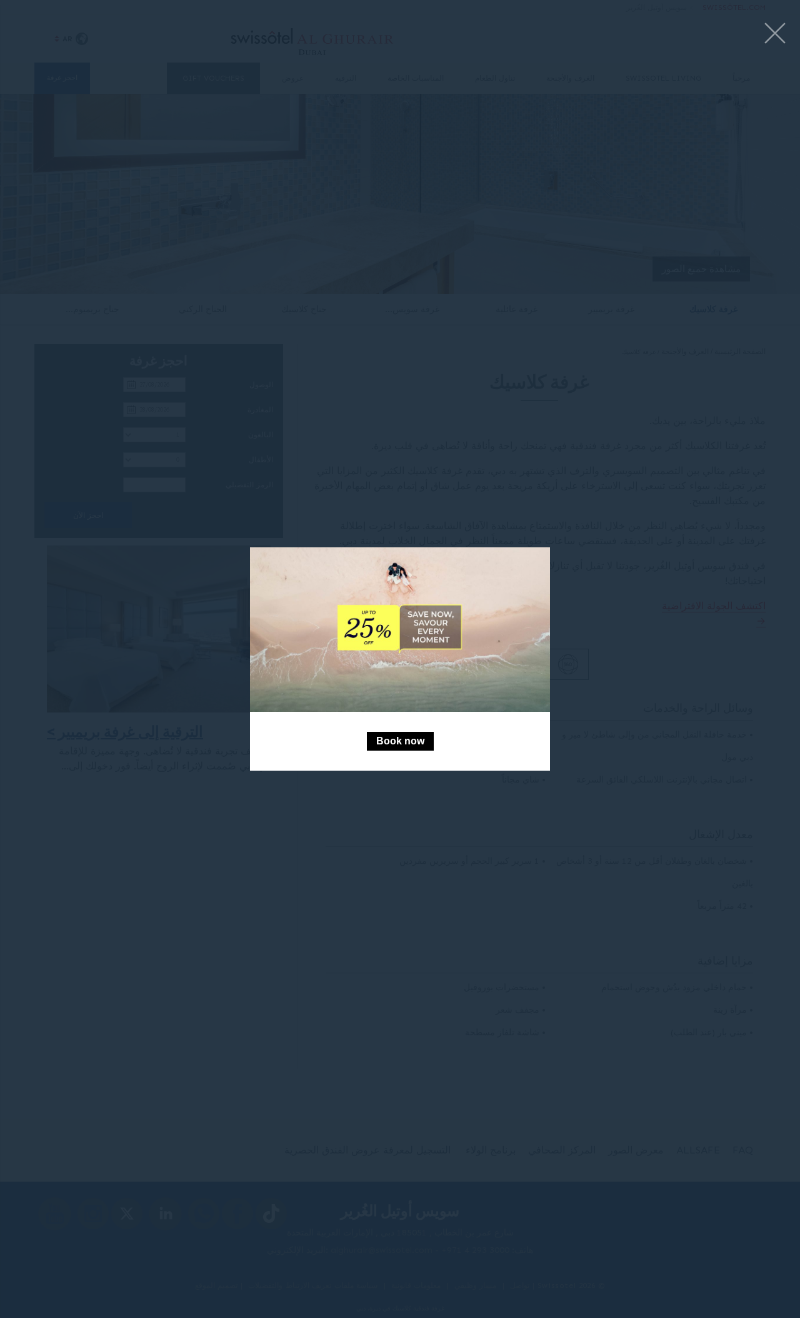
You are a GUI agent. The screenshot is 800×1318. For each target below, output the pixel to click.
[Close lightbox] (775, 34)
